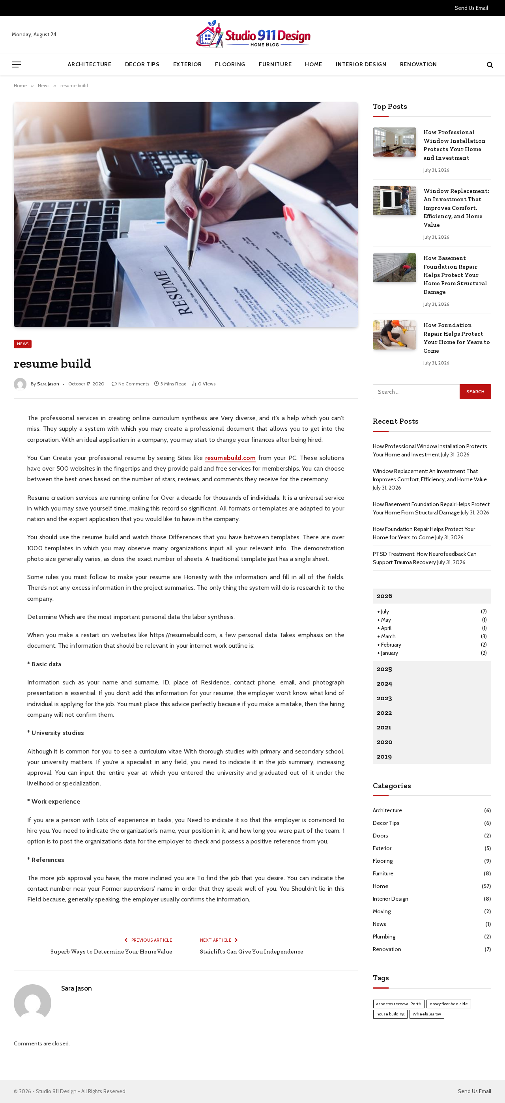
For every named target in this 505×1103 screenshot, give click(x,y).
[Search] (489, 64)
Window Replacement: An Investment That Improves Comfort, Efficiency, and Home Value (456, 207)
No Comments (133, 384)
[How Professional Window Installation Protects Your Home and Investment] (394, 141)
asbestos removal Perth (398, 1003)
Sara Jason (48, 384)
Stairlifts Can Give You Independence (251, 951)
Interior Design (361, 64)
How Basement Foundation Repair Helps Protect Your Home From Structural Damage (455, 274)
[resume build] (186, 214)
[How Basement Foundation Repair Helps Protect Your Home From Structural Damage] (394, 267)
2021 (384, 727)
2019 (384, 756)
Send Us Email (471, 8)
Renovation (418, 64)
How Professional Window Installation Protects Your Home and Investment (454, 145)
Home (313, 64)
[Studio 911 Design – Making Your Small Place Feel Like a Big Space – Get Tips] (252, 35)
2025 (384, 668)
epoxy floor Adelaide (449, 1003)
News (22, 343)
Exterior (187, 64)
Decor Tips (142, 64)
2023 (384, 698)
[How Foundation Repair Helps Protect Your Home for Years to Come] (394, 334)
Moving (382, 911)
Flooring (230, 64)
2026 (384, 595)
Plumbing (384, 936)
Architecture (89, 64)
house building (390, 1014)
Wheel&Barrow (427, 1014)
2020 (385, 741)
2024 (385, 683)
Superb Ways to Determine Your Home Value (111, 951)
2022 (384, 712)
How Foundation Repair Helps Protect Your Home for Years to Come (456, 338)
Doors (380, 835)
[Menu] (16, 64)
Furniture (275, 64)
